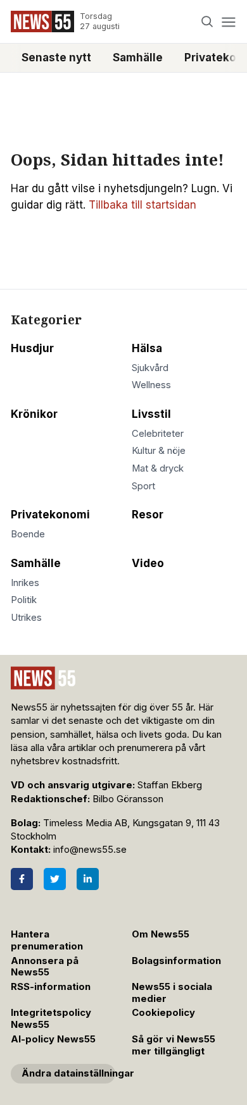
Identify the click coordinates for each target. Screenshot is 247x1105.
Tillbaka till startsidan (142, 204)
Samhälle (138, 57)
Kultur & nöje (159, 450)
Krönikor (34, 414)
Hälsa (147, 348)
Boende (28, 534)
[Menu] (228, 22)
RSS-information (51, 986)
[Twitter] (55, 879)
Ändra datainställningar (68, 1073)
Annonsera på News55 (45, 967)
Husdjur (32, 348)
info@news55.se (90, 849)
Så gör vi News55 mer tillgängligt (173, 1045)
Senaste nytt (56, 57)
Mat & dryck (158, 468)
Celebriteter (158, 433)
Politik (24, 600)
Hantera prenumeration (47, 940)
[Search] (207, 22)
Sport (143, 486)
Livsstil (151, 414)
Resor (147, 514)
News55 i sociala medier (172, 992)
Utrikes (26, 617)
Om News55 (160, 934)
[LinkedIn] (88, 879)
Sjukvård (150, 368)
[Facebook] (22, 879)
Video (148, 563)
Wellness (151, 385)
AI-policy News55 (53, 1039)
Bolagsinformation (176, 961)
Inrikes (25, 583)
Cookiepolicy (163, 1012)
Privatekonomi (50, 514)
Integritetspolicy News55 (51, 1018)
